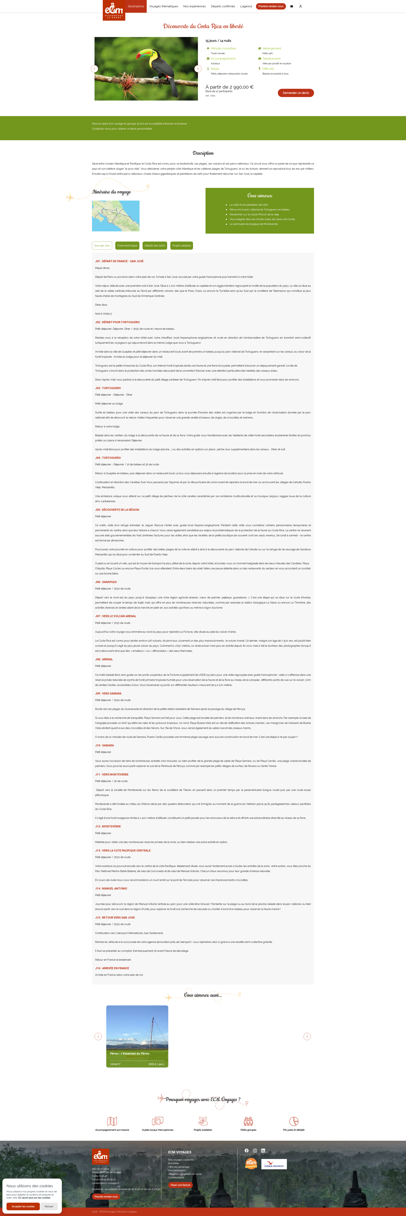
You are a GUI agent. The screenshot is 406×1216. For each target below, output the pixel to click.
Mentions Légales (127, 1211)
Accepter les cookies (23, 1206)
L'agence (246, 6)
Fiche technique (127, 245)
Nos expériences (194, 6)
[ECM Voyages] (114, 10)
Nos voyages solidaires (180, 1159)
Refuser (49, 1206)
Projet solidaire (181, 245)
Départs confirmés (223, 6)
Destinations (136, 6)
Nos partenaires (177, 1170)
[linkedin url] (263, 1150)
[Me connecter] (299, 6)
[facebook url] (247, 1150)
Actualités (173, 1163)
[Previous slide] (94, 68)
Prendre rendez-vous (271, 6)
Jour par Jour (102, 245)
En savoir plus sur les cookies (34, 1197)
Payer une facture (180, 1185)
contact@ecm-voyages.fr (105, 1183)
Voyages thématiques (163, 6)
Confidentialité (176, 1177)
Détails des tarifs (155, 245)
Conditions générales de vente (185, 1174)
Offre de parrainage (178, 1166)
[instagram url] (255, 1150)
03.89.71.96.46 (99, 1176)
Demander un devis (296, 92)
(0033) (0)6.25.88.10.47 (104, 1179)
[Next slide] (198, 68)
